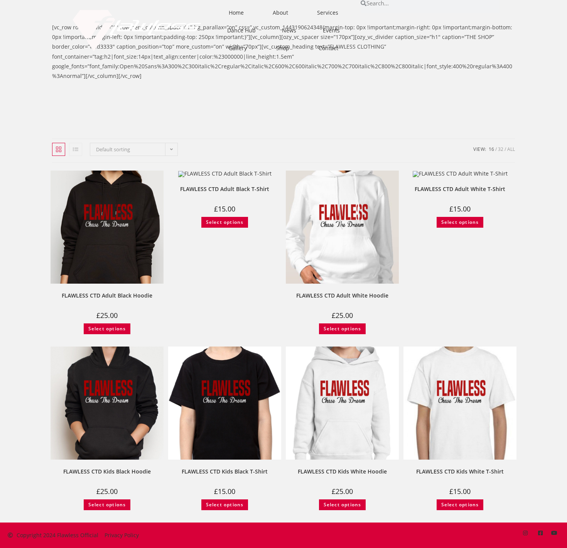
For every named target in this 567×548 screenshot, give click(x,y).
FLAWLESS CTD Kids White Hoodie (342, 471)
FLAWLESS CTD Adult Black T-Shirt (224, 189)
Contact (328, 48)
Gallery (238, 48)
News (289, 30)
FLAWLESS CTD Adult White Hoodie (342, 295)
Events (331, 30)
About (280, 12)
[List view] (75, 149)
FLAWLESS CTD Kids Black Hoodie (107, 471)
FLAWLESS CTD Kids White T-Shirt (460, 471)
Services (327, 12)
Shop (282, 48)
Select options (107, 328)
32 (500, 149)
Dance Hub (241, 30)
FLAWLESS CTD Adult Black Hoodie (107, 295)
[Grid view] (58, 149)
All (511, 149)
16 (491, 149)
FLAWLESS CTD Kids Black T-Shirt (225, 471)
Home (236, 12)
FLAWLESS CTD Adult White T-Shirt (460, 189)
